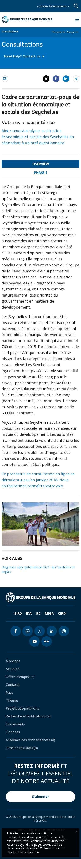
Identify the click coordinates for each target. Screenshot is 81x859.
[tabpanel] (40, 338)
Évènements (15, 724)
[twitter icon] (39, 631)
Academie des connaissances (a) (30, 740)
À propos (13, 661)
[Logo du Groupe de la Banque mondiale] (27, 19)
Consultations (10, 31)
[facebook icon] (15, 631)
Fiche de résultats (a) (22, 748)
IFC (38, 613)
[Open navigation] (77, 20)
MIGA (49, 613)
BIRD (18, 613)
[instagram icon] (64, 631)
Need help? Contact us (22, 56)
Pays (9, 692)
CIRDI (62, 613)
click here (33, 852)
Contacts (13, 684)
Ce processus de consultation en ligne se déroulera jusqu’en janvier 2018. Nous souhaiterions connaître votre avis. (38, 479)
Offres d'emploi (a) (20, 676)
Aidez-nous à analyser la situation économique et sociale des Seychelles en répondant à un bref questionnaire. (38, 136)
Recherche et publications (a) (28, 716)
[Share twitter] (46, 79)
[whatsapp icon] (27, 631)
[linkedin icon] (52, 631)
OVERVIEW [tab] (40, 164)
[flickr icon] (46, 641)
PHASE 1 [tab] (40, 172)
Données (13, 732)
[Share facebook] (56, 78)
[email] (5, 78)
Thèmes (12, 700)
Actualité (12, 669)
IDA (29, 613)
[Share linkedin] (66, 78)
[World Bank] (40, 597)
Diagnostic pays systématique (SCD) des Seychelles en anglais (38, 569)
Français (71, 32)
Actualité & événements (52, 6)
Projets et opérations (22, 708)
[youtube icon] (34, 641)
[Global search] (76, 6)
